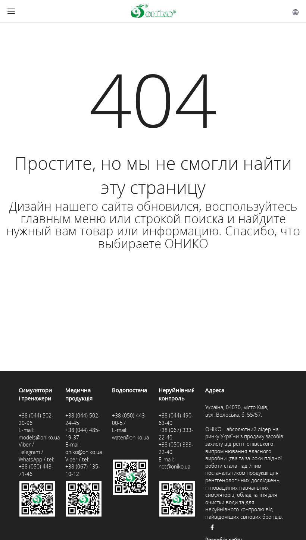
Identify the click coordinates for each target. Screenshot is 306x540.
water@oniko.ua (130, 437)
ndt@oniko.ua (174, 466)
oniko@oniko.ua (83, 451)
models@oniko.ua (39, 437)
